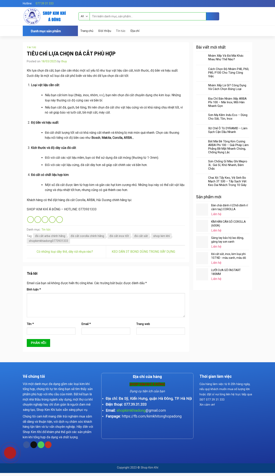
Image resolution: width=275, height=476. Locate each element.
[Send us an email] (250, 3)
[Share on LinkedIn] (59, 219)
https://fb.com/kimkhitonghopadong (152, 416)
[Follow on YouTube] (48, 444)
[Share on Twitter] (37, 219)
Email (86, 324)
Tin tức (120, 30)
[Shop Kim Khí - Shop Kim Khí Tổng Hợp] (47, 16)
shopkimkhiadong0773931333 (48, 241)
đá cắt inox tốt (119, 236)
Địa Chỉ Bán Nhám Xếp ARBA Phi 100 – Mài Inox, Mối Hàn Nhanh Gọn (227, 102)
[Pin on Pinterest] (52, 219)
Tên (30, 324)
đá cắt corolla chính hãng (87, 236)
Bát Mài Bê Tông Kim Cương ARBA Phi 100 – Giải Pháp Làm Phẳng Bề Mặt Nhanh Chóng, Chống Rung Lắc (228, 147)
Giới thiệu (104, 30)
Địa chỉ (134, 30)
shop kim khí (161, 236)
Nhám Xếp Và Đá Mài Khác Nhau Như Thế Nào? (226, 57)
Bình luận (34, 289)
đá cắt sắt (141, 236)
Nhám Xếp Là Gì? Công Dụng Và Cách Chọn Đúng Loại (227, 87)
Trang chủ (86, 30)
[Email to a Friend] (45, 219)
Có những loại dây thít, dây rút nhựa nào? (64, 252)
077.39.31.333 (135, 404)
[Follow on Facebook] (246, 3)
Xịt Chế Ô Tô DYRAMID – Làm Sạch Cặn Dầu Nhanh (227, 130)
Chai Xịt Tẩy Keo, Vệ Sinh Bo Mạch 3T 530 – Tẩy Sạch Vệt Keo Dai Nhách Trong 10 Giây (227, 181)
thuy (64, 61)
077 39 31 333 (45, 3)
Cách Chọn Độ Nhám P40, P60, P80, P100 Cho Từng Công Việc (228, 72)
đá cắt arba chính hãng (50, 236)
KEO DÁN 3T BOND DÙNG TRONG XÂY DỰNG (144, 252)
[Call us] (41, 444)
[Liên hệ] (7, 451)
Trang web (143, 324)
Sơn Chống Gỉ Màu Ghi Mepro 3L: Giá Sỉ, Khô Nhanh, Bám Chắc (227, 165)
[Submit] (212, 16)
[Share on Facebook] (30, 219)
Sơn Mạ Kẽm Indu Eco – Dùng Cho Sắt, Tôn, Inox (227, 116)
